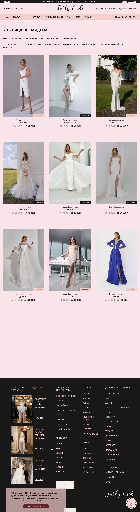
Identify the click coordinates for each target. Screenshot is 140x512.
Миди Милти (70, 123)
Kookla (109, 412)
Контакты (111, 467)
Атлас (59, 448)
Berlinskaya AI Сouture (117, 408)
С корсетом (61, 424)
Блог (108, 482)
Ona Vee (109, 398)
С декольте (61, 415)
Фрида (70, 210)
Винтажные (88, 472)
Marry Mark (111, 436)
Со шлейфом (62, 405)
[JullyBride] (70, 9)
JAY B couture (112, 393)
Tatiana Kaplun (112, 459)
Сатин (59, 444)
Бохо (84, 449)
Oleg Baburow (112, 455)
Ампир (85, 408)
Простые (86, 458)
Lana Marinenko (113, 422)
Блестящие (88, 467)
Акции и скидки (114, 472)
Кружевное (61, 472)
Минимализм (88, 453)
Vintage (109, 431)
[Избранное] (130, 17)
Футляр (86, 424)
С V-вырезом (62, 419)
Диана (70, 297)
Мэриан (116, 123)
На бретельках (63, 429)
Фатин (59, 462)
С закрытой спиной (66, 410)
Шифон (59, 467)
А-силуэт (87, 393)
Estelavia (110, 417)
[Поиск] (134, 17)
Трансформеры (90, 434)
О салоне (111, 477)
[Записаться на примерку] (131, 503)
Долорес (23, 297)
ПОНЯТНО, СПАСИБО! (36, 506)
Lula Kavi (109, 426)
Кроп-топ (86, 429)
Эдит (116, 210)
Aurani (108, 403)
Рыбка (85, 403)
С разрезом (61, 401)
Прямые (86, 412)
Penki (108, 440)
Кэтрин (23, 123)
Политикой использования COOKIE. (29, 501)
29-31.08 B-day (121, 17)
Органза (60, 458)
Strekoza (110, 445)
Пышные (86, 398)
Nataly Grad (111, 450)
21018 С (116, 297)
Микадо (59, 453)
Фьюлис (24, 210)
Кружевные (88, 463)
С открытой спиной (66, 396)
